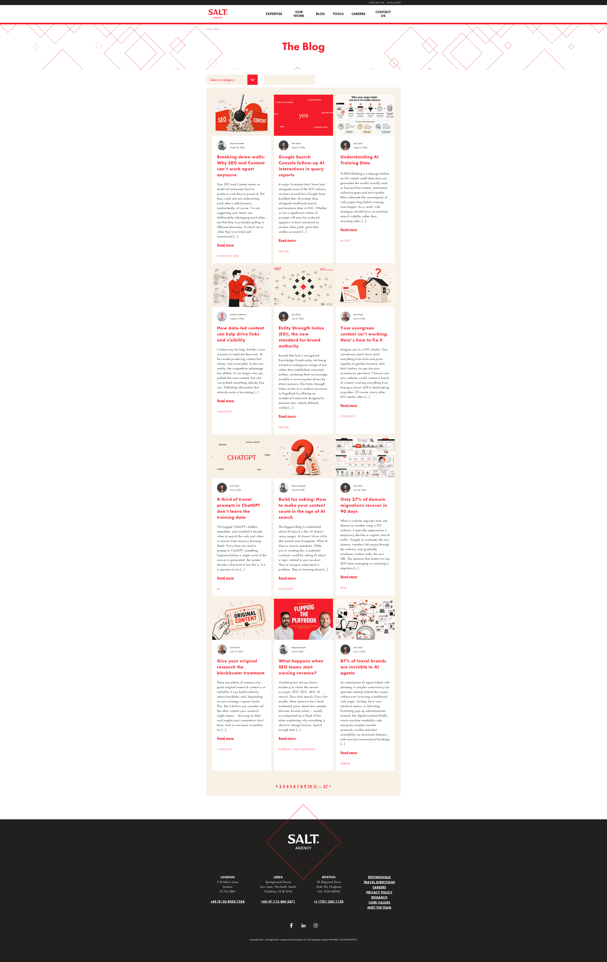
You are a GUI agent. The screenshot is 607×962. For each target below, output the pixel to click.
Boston (329, 877)
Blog (320, 14)
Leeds (278, 877)
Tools (338, 14)
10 (310, 786)
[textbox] (232, 80)
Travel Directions (379, 882)
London (227, 877)
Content (225, 256)
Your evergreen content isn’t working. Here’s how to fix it (364, 334)
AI (287, 251)
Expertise (274, 14)
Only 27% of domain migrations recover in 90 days (363, 505)
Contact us (383, 14)
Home (209, 29)
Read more (225, 245)
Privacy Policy (379, 892)
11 (315, 786)
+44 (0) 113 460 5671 (278, 901)
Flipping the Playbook (297, 749)
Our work (299, 14)
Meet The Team (379, 907)
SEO (236, 256)
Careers (358, 14)
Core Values (379, 902)
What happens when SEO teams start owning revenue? (301, 667)
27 (325, 786)
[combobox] (232, 80)
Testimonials (379, 877)
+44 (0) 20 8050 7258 (228, 901)
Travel (345, 763)
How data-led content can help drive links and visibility (240, 334)
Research (379, 897)
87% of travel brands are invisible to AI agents (363, 667)
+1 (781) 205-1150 (376, 2)
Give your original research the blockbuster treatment (241, 667)
